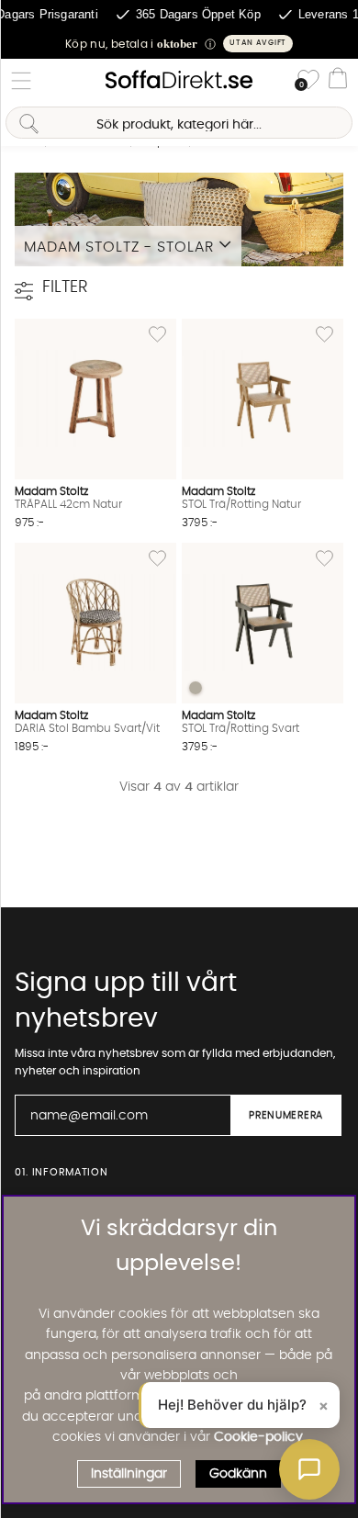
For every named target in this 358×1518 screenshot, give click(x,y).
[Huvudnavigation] (21, 81)
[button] (179, 43)
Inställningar (129, 1473)
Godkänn (238, 1473)
